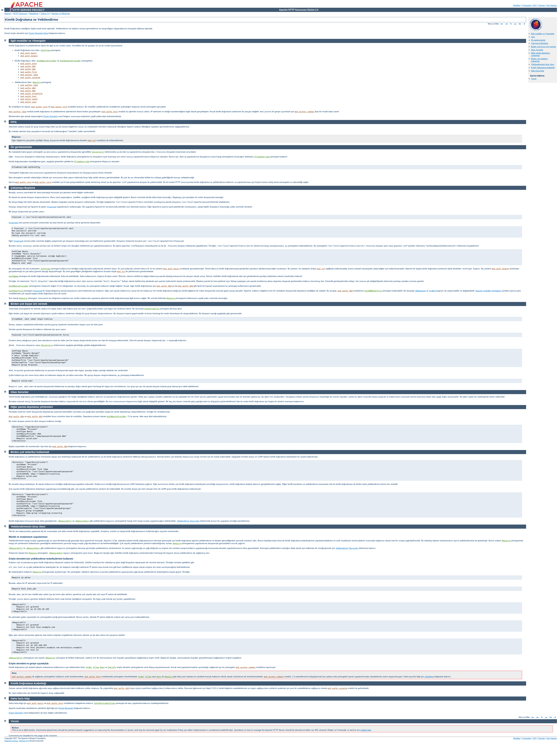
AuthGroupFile (151, 309)
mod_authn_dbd (28, 66)
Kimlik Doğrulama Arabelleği (543, 68)
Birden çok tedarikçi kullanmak (539, 60)
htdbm (432, 291)
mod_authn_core (39, 107)
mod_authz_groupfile (31, 93)
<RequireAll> (65, 521)
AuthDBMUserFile (373, 291)
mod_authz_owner (29, 99)
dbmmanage (420, 291)
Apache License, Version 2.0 (16, 741)
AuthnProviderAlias (104, 703)
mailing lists (365, 730)
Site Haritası (551, 5)
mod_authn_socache (30, 77)
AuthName (13, 276)
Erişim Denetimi (50, 116)
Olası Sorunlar (537, 50)
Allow (96, 667)
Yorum (533, 79)
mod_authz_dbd (28, 88)
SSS (535, 5)
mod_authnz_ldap (29, 75)
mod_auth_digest (29, 56)
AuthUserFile (16, 291)
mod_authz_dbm (28, 91)
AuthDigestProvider (70, 61)
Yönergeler (526, 5)
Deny (102, 667)
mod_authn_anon (28, 63)
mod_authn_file (28, 72)
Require (37, 82)
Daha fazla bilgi (537, 71)
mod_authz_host (28, 96)
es (506, 24)
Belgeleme (33, 14)
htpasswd (51, 207)
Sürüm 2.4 (45, 14)
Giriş (533, 37)
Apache (7, 14)
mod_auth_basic (28, 53)
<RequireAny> (82, 521)
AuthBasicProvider (46, 61)
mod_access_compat (304, 112)
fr (511, 24)
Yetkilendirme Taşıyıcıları (188, 521)
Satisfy (112, 667)
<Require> (50, 658)
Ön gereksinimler (538, 40)
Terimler (541, 5)
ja (515, 24)
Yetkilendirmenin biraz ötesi (542, 64)
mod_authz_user (28, 102)
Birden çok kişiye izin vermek (543, 47)
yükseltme (429, 676)
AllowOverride (261, 157)
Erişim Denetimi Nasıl (38, 33)
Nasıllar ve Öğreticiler (61, 14)
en (501, 24)
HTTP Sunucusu (20, 14)
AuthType (45, 50)
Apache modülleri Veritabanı (488, 291)
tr (524, 24)
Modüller (516, 5)
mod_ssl (92, 140)
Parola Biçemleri (65, 708)
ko (520, 24)
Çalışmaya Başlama (539, 43)
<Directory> (98, 152)
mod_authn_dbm (28, 69)
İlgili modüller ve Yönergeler (542, 34)
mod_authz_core (59, 107)
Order (89, 667)
